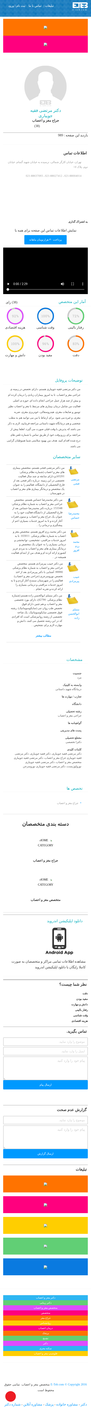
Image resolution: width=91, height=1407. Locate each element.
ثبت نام (20, 6)
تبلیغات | (49, 5)
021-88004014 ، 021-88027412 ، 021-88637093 (53, 175)
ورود (11, 6)
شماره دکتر (12, 1404)
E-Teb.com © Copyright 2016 (68, 1384)
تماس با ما (35, 5)
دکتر (83, 1404)
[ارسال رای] (4, 993)
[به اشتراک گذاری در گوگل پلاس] (45, 221)
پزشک (49, 1404)
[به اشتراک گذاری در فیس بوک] (64, 221)
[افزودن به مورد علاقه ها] (10, 381)
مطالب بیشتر (43, 635)
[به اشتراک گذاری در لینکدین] (51, 221)
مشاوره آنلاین (32, 1404)
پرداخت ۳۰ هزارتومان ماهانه (45, 239)
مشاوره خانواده (66, 1404)
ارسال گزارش (45, 1153)
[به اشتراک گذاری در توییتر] (57, 221)
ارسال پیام (46, 1084)
